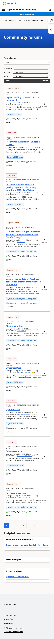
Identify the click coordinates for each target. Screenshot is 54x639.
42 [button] (34, 372)
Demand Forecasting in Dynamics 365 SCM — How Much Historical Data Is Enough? (23, 234)
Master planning (14, 326)
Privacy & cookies (10, 615)
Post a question (27, 14)
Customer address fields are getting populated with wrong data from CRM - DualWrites (21, 187)
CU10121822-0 (32, 147)
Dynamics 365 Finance (15, 157)
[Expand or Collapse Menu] (3, 9)
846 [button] (39, 147)
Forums (26, 20)
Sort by (7, 72)
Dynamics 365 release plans (17, 576)
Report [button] (10, 122)
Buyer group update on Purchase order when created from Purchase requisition (23, 282)
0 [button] (28, 331)
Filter (6, 76)
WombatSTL (20, 104)
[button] (50, 10)
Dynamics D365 (13, 367)
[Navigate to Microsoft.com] (10, 3)
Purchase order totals (17, 493)
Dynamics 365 (13, 409)
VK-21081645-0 (21, 331)
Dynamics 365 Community (22, 9)
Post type (8, 68)
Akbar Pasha (20, 194)
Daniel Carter (21, 242)
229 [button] (28, 289)
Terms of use (8, 619)
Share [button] (35, 119)
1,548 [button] (28, 194)
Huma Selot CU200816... (24, 372)
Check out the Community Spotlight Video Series (27, 545)
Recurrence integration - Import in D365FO (23, 143)
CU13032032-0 (21, 289)
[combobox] (27, 62)
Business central (14, 451)
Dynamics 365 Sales (14, 114)
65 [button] (27, 242)
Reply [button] (14, 119)
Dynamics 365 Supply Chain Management (21, 251)
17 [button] (26, 104)
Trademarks (8, 623)
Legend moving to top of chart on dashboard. (22, 98)
